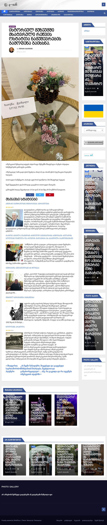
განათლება (68, 15)
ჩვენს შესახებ (99, 520)
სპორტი (61, 11)
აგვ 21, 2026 (63, 469)
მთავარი (59, 520)
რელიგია (50, 11)
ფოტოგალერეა (87, 520)
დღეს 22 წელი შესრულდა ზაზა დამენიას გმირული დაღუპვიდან (93, 67)
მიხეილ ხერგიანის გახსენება (20, 297)
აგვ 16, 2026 (91, 88)
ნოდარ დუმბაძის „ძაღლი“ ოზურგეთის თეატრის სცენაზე (39, 412)
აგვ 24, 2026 (91, 342)
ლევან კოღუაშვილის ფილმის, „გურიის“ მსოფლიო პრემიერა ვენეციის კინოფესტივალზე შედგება (14, 406)
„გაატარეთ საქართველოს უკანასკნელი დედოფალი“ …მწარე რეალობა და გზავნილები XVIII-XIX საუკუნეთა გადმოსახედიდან (66, 402)
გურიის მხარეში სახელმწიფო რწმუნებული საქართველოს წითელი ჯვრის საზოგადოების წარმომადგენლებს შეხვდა (92, 450)
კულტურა (20, 15)
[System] (93, 142)
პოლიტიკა (28, 11)
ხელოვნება (7, 15)
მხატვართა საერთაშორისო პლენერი (13, 369)
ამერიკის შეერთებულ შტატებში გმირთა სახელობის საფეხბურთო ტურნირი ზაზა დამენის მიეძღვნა (66, 454)
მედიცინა (39, 11)
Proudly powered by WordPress (11, 520)
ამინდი (87, 31)
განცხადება (68, 520)
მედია (29, 15)
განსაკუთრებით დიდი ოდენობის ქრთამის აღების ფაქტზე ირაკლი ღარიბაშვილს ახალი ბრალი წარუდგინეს (13, 451)
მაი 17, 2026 (91, 277)
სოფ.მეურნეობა (41, 15)
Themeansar (37, 520)
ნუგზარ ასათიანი (26, 48)
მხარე (33, 446)
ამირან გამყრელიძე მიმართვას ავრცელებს (27, 204)
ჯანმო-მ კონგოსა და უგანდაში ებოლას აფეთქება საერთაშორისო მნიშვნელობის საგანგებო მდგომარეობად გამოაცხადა (93, 240)
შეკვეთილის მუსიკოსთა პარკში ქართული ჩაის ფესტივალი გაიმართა (93, 318)
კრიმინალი (55, 15)
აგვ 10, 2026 (91, 212)
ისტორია (90, 11)
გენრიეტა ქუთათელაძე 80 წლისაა (22, 268)
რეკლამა (77, 520)
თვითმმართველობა (76, 11)
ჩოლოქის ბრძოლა (15, 327)
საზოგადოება (14, 11)
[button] (104, 13)
